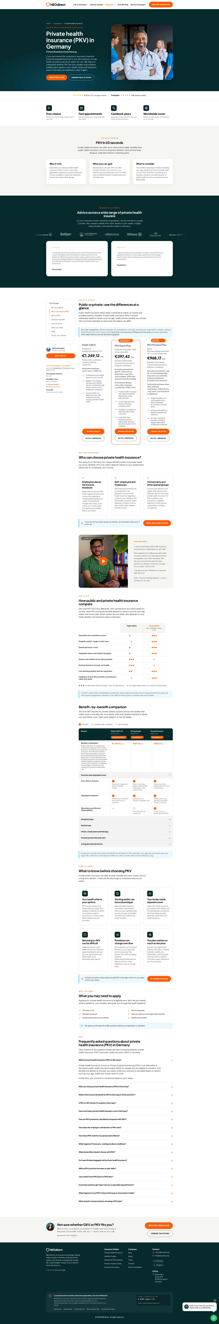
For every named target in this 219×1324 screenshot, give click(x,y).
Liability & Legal (110, 1256)
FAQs (53, 332)
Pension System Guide (112, 1264)
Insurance (109, 4)
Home (48, 23)
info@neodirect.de (162, 1256)
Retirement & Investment (113, 1260)
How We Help (123, 4)
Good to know (56, 324)
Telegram (159, 1265)
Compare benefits (58, 320)
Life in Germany (79, 4)
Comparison (137, 737)
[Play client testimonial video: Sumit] (103, 561)
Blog (130, 1253)
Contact (131, 1264)
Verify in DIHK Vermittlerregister (148, 1303)
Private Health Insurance (113, 1253)
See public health (93, 431)
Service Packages (138, 4)
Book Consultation (135, 1267)
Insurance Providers (111, 1267)
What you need (57, 328)
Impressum (57, 1309)
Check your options (58, 336)
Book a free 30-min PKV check (157, 523)
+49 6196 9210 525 (162, 1252)
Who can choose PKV (60, 312)
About (130, 1256)
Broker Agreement (93, 1309)
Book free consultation (161, 4)
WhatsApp (159, 1261)
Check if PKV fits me (56, 77)
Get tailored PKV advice (159, 979)
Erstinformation (79, 1309)
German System (96, 4)
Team (130, 1260)
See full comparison (93, 438)
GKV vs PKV (55, 316)
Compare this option (126, 431)
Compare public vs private (81, 77)
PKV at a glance (57, 308)
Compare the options (160, 1233)
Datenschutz (68, 1309)
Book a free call (60, 356)
